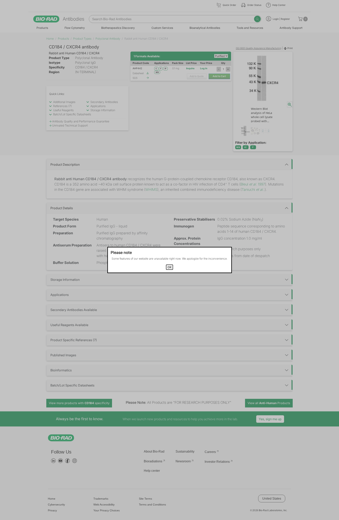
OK (169, 267)
